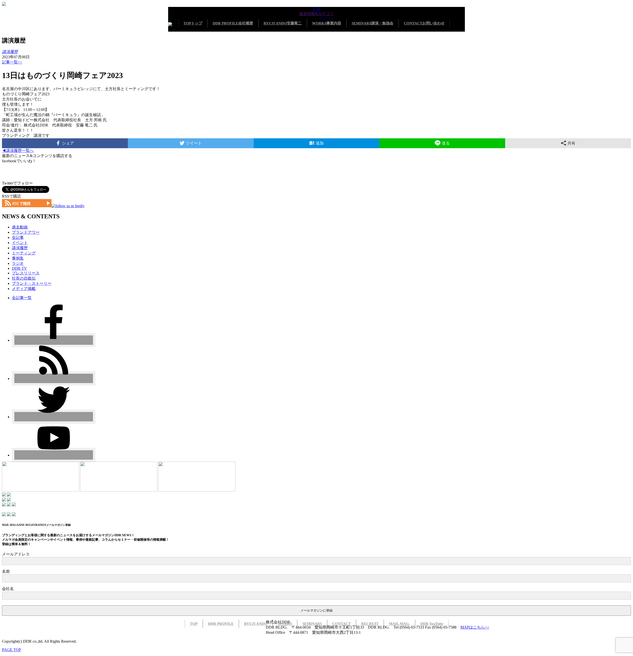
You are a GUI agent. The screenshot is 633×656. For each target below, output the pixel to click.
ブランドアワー (26, 232)
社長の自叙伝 (24, 278)
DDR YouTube (431, 624)
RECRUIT (370, 624)
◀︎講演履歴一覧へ (18, 150)
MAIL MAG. (399, 624)
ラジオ (18, 263)
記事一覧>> (12, 62)
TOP (316, 9)
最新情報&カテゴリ (316, 14)
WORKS (326, 23)
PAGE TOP (11, 650)
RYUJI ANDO (283, 23)
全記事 (18, 237)
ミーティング (24, 253)
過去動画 (20, 227)
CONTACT (424, 23)
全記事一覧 (22, 298)
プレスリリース (26, 273)
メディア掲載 (24, 289)
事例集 (18, 258)
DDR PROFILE (233, 23)
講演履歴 (20, 248)
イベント (326, 19)
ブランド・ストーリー (31, 283)
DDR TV (19, 268)
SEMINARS (372, 23)
